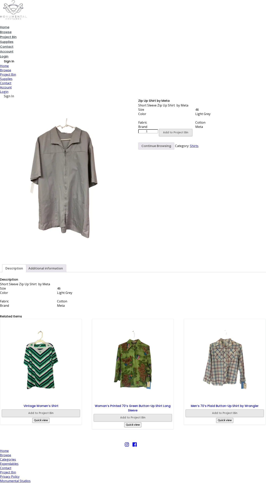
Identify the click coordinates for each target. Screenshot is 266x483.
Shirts (194, 146)
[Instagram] (127, 446)
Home (4, 27)
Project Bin (8, 37)
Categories (8, 459)
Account (6, 51)
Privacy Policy (9, 476)
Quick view (41, 420)
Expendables (9, 464)
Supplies (6, 42)
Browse (5, 32)
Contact (6, 46)
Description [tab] (14, 268)
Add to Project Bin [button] (41, 413)
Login (4, 56)
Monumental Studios (15, 481)
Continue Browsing (156, 146)
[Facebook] (134, 446)
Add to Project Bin (175, 132)
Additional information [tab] (45, 268)
